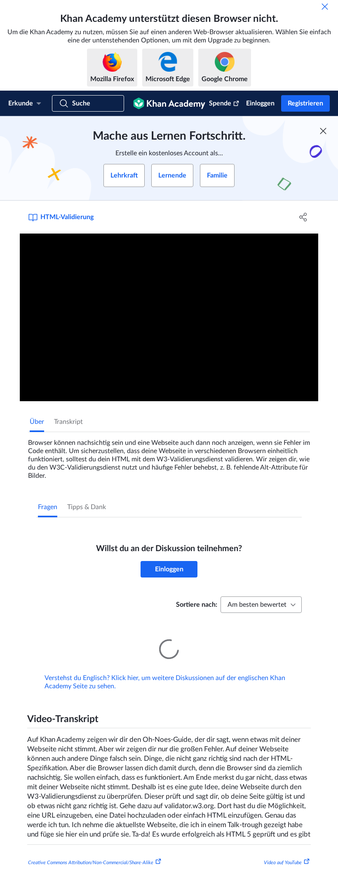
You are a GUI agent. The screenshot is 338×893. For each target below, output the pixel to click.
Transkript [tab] (68, 421)
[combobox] (261, 604)
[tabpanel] (169, 456)
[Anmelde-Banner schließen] (323, 131)
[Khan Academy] (169, 103)
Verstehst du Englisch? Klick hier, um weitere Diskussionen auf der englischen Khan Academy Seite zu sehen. (165, 670)
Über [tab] (37, 421)
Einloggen (260, 103)
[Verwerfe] (324, 6)
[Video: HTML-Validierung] (169, 317)
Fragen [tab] (47, 507)
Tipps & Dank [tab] (86, 507)
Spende (220, 103)
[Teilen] (303, 217)
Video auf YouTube (283, 851)
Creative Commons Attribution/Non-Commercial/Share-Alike (90, 851)
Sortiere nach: (196, 604)
